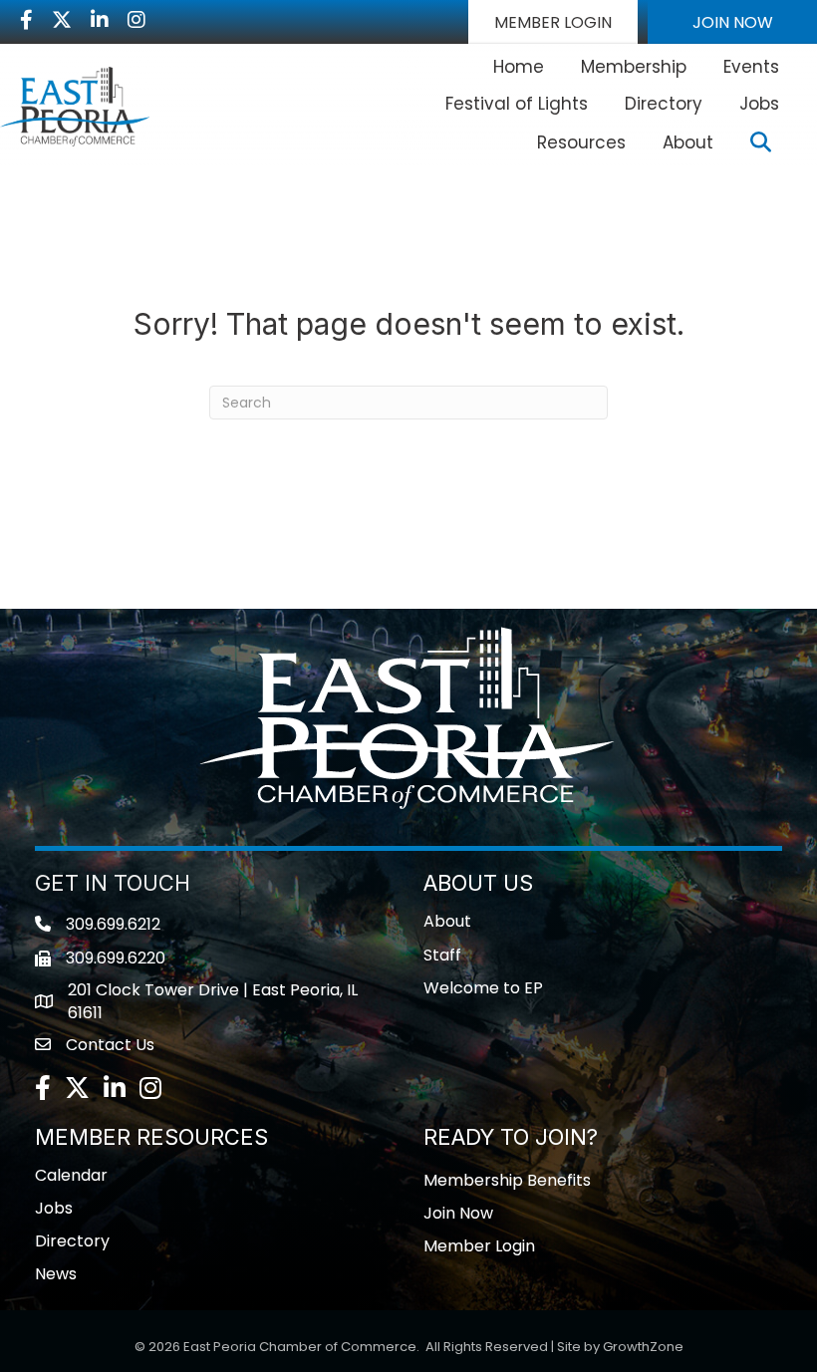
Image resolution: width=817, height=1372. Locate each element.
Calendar (71, 1175)
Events (751, 67)
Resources (581, 142)
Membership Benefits (507, 1180)
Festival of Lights (516, 104)
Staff (442, 955)
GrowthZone (643, 1346)
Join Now (458, 1213)
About (688, 142)
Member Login (479, 1246)
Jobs (759, 104)
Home (518, 67)
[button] (553, 22)
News (56, 1273)
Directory (663, 104)
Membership (633, 67)
